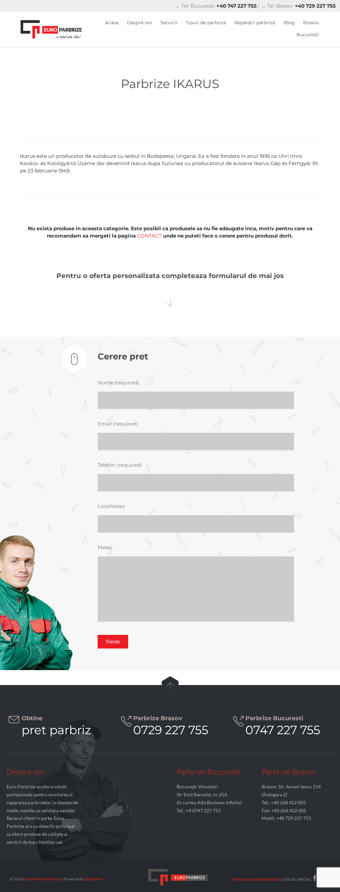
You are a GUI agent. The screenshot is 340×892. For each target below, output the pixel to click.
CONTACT (149, 236)
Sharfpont (94, 878)
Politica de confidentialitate (256, 879)
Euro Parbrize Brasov (43, 878)
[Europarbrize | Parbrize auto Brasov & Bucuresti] (51, 29)
